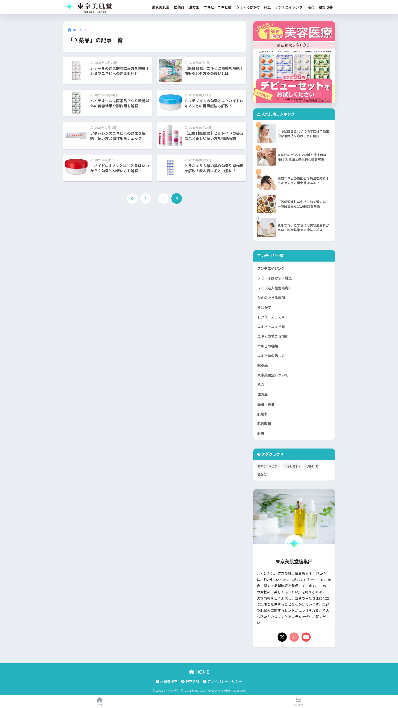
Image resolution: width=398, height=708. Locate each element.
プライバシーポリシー (225, 681)
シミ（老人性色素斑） (274, 287)
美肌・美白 (266, 404)
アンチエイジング (289, 7)
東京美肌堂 (160, 7)
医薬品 (179, 7)
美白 (263, 474)
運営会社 (192, 681)
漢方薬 (194, 7)
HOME (201, 672)
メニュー (298, 704)
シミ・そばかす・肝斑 (253, 7)
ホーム (99, 704)
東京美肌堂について (272, 374)
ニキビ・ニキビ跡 (217, 7)
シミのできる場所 (271, 297)
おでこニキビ (268, 466)
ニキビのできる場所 (272, 336)
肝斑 (260, 433)
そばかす (264, 307)
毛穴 (310, 7)
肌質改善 (326, 7)
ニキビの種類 (267, 345)
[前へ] (132, 198)
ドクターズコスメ (270, 316)
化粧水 (311, 466)
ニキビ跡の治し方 (271, 355)
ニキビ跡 (292, 466)
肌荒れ (262, 413)
